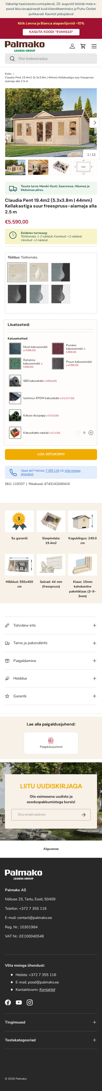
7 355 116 (52, 471)
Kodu (8, 74)
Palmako (21, 1079)
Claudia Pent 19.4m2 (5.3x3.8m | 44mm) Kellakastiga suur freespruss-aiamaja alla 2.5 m (50, 79)
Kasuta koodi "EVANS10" (51, 32)
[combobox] (51, 58)
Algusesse (51, 849)
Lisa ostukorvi (51, 454)
